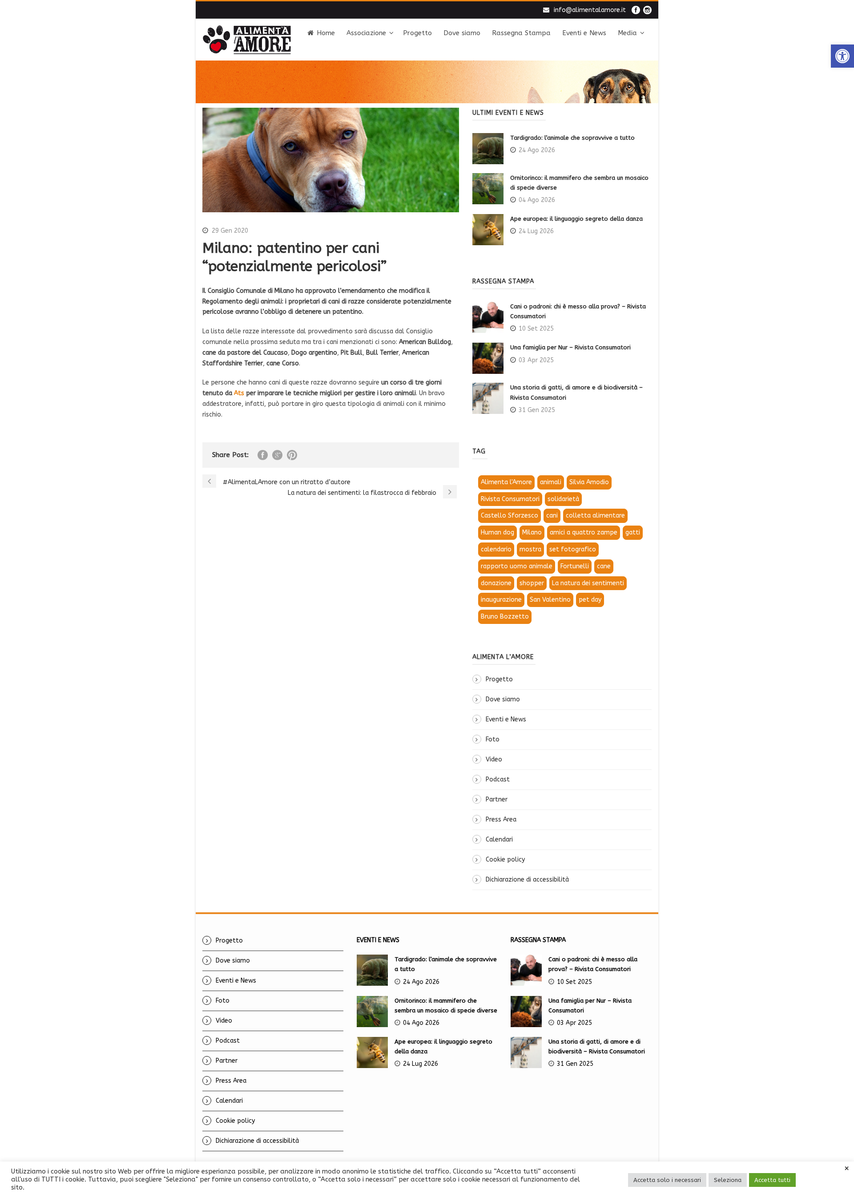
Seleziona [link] (727, 1180)
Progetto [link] (417, 33)
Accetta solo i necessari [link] (667, 1180)
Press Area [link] (501, 819)
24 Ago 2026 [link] (537, 150)
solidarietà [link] (563, 499)
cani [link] (552, 515)
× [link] (847, 1169)
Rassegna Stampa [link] (521, 33)
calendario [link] (496, 549)
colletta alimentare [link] (595, 515)
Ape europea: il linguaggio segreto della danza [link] (576, 218)
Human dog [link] (497, 532)
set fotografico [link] (572, 549)
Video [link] (494, 759)
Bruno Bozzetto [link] (505, 616)
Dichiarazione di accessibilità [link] (527, 879)
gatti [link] (632, 532)
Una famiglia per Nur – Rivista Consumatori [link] (570, 347)
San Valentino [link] (550, 599)
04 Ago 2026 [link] (537, 200)
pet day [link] (590, 599)
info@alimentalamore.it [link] (590, 10)
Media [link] (627, 33)
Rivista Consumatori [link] (510, 499)
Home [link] (326, 33)
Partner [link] (497, 799)
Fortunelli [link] (574, 566)
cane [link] (604, 566)
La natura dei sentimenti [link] (588, 583)
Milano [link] (532, 532)
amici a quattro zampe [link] (583, 532)
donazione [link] (496, 583)
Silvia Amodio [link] (589, 482)
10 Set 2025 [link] (536, 328)
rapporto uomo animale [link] (516, 566)
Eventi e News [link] (584, 33)
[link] (842, 56)
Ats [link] (239, 393)
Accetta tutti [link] (772, 1180)
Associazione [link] (366, 33)
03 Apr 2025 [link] (536, 360)
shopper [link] (532, 583)
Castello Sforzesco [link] (509, 515)
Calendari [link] (499, 839)
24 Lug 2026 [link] (536, 231)
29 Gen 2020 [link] (230, 231)
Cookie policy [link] (505, 859)
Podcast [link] (498, 779)
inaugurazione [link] (501, 599)
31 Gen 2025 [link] (537, 410)
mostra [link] (530, 549)
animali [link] (550, 482)
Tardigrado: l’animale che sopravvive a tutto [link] (572, 137)
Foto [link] (493, 739)
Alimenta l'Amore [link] (506, 482)
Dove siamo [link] (461, 33)
